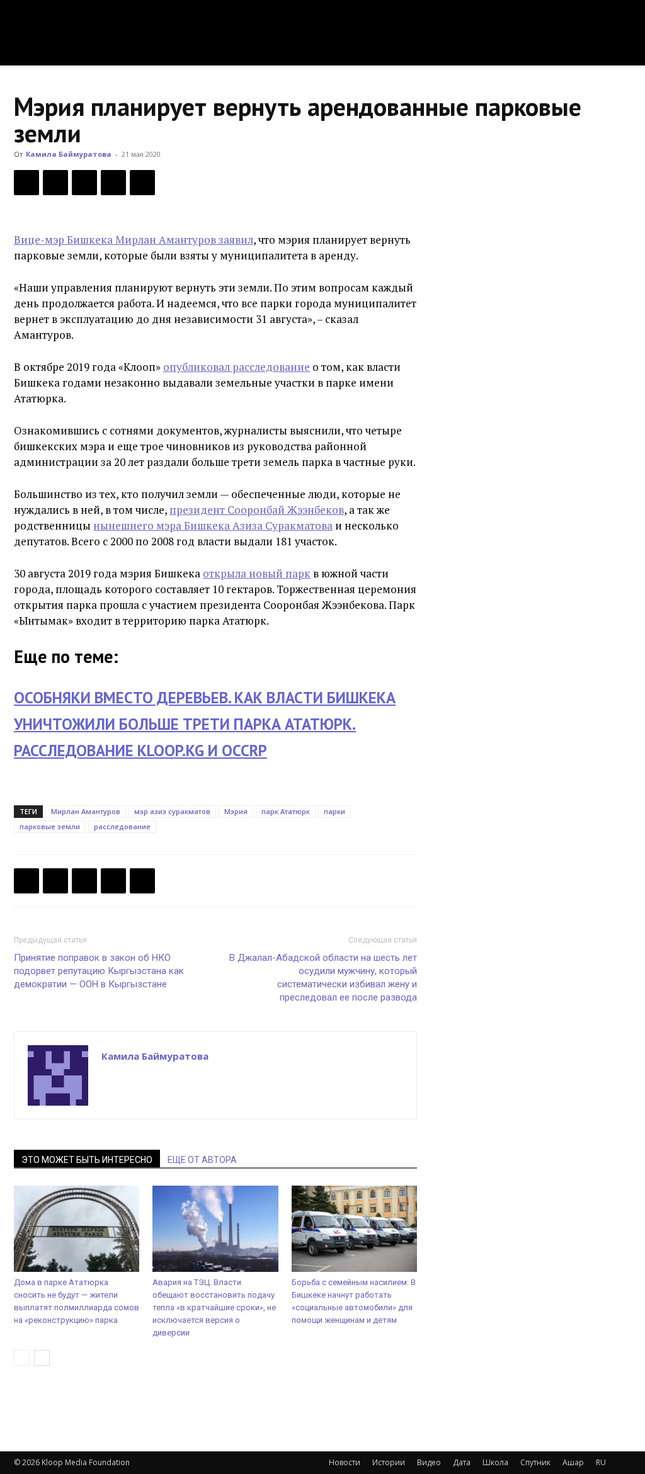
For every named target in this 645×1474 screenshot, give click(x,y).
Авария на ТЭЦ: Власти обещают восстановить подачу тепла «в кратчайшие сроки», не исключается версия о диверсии (214, 1307)
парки (334, 811)
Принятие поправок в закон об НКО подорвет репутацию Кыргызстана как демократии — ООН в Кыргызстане (99, 971)
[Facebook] (26, 182)
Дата (462, 1462)
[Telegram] (113, 182)
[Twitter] (55, 182)
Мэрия (236, 811)
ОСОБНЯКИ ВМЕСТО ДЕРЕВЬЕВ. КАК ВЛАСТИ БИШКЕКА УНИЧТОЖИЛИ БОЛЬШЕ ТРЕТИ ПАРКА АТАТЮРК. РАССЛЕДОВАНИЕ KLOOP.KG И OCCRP (205, 724)
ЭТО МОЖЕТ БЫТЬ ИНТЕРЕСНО (86, 1160)
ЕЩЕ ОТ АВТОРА (202, 1160)
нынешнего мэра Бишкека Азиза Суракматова (213, 525)
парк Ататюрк (285, 811)
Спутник (535, 1462)
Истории (388, 1462)
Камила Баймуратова (68, 154)
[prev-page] (22, 1358)
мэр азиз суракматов (172, 811)
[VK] (84, 182)
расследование (122, 826)
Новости (344, 1462)
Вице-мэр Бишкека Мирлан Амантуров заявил (133, 239)
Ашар (573, 1462)
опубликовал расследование (236, 367)
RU (601, 1462)
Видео (429, 1462)
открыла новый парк (257, 573)
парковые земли (50, 826)
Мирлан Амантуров (85, 811)
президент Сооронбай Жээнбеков (256, 509)
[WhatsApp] (142, 182)
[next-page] (42, 1358)
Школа (495, 1462)
